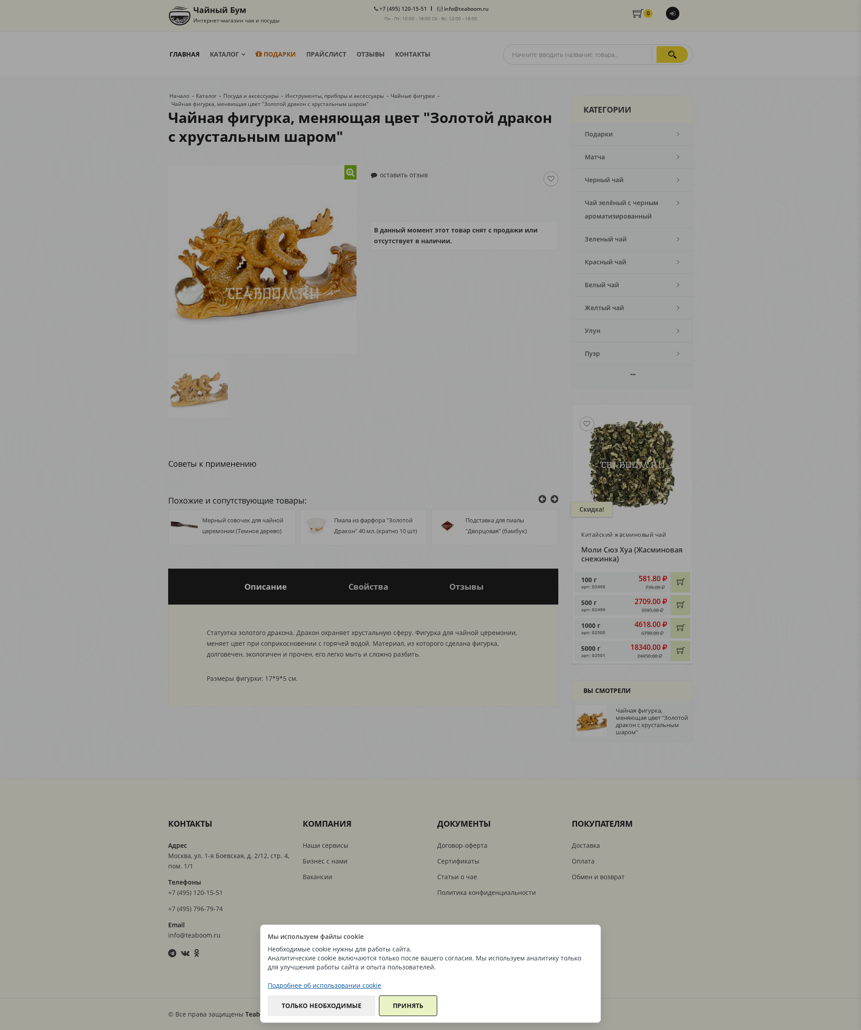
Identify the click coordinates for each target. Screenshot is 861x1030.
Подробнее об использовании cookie (324, 985)
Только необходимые (321, 1005)
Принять (408, 1005)
